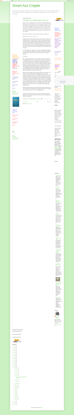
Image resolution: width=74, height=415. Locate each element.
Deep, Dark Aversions (57, 188)
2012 (15, 401)
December (16, 367)
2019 (15, 357)
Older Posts (49, 101)
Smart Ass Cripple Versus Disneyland (58, 201)
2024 (15, 349)
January (16, 399)
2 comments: (38, 98)
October (16, 385)
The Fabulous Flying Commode (58, 225)
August (16, 388)
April (16, 394)
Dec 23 (17, 372)
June (15, 391)
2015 (15, 363)
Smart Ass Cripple (26, 5)
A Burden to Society (58, 213)
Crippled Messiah (58, 175)
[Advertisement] (15, 35)
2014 (15, 364)
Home (37, 101)
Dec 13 (17, 375)
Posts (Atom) (29, 103)
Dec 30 (17, 369)
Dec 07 (17, 379)
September (16, 386)
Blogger (41, 407)
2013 (15, 366)
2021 (15, 353)
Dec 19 (17, 374)
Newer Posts (25, 101)
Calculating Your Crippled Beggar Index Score (35, 20)
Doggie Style (58, 297)
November (16, 383)
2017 (15, 360)
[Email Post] (41, 98)
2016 (15, 361)
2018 (15, 358)
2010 (15, 404)
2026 (15, 346)
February (16, 397)
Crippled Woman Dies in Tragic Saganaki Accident (58, 251)
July (15, 389)
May (15, 392)
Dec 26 (17, 370)
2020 (15, 355)
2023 (15, 350)
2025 (15, 347)
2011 (15, 402)
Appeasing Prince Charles (58, 238)
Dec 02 (17, 381)
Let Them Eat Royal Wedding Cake (58, 264)
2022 (15, 352)
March (16, 396)
